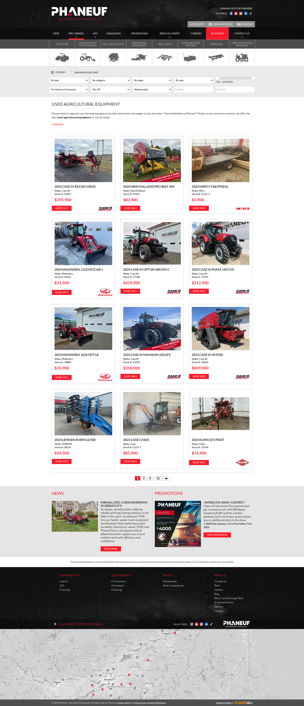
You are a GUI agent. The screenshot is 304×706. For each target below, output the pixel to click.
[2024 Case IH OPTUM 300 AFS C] (152, 243)
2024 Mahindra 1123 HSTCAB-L (79, 269)
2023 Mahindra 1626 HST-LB (77, 355)
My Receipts (196, 24)
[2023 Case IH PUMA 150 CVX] (220, 243)
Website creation (224, 703)
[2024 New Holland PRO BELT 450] (152, 160)
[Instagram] (240, 13)
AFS (62, 585)
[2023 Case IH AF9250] (220, 328)
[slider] (217, 78)
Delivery (218, 606)
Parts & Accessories (173, 585)
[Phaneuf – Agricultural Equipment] (79, 13)
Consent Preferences (156, 703)
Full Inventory (118, 581)
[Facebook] (231, 13)
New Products (69, 575)
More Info (61, 208)
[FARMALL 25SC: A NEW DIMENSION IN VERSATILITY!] (75, 516)
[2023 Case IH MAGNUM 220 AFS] (152, 328)
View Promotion (217, 535)
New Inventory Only (87, 72)
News (58, 493)
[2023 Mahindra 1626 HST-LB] (83, 328)
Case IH (64, 581)
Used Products (121, 575)
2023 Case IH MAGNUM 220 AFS (147, 355)
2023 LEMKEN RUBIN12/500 (75, 440)
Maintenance (170, 581)
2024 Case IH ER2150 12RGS (75, 186)
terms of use (140, 703)
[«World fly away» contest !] (178, 524)
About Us (220, 575)
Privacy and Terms (223, 602)
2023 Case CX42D (136, 440)
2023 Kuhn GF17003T (208, 440)
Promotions (169, 493)
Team (217, 585)
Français (247, 24)
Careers (218, 589)
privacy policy (124, 703)
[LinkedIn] (245, 13)
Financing (65, 589)
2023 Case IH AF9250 (207, 355)
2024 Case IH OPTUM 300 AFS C (146, 269)
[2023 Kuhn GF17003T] (220, 413)
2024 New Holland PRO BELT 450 (148, 186)
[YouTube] (236, 13)
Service (168, 575)
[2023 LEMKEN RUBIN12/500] (83, 413)
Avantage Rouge (222, 24)
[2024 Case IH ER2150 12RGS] (83, 160)
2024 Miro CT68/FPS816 (210, 186)
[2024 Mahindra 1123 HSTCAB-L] (83, 243)
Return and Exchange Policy (229, 598)
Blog (216, 594)
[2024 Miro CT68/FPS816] (220, 160)
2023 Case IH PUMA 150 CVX (213, 269)
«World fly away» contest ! (224, 502)
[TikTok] (250, 13)
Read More (58, 124)
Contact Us (220, 581)
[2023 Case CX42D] (152, 413)
